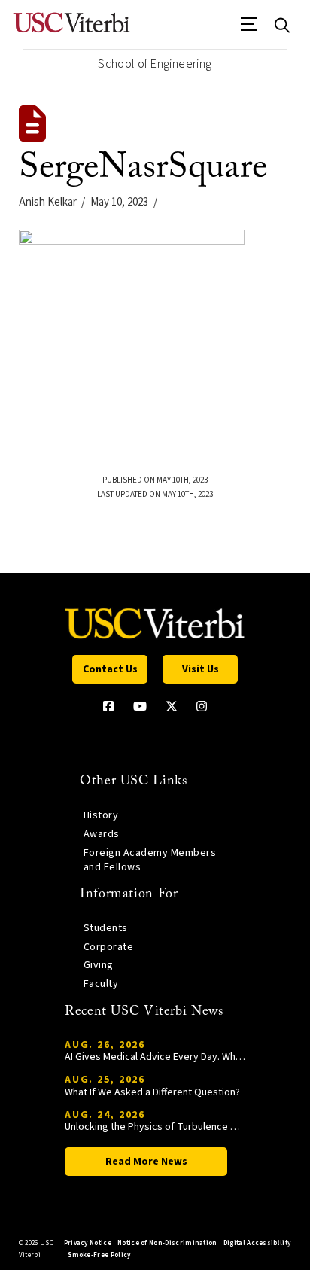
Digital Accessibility (257, 1243)
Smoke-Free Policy (99, 1255)
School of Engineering (154, 64)
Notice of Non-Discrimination (167, 1243)
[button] (249, 29)
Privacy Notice (87, 1243)
